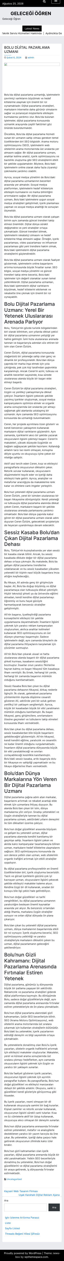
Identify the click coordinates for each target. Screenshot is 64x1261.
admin (31, 57)
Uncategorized (14, 1179)
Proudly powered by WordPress (23, 1253)
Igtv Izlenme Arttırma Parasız (22, 1217)
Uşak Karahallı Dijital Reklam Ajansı (39, 1194)
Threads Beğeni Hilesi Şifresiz (22, 1233)
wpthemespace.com (36, 1256)
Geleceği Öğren (31, 13)
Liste (8, 1222)
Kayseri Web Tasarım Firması (21, 1191)
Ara (6, 1200)
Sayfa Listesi (12, 1228)
